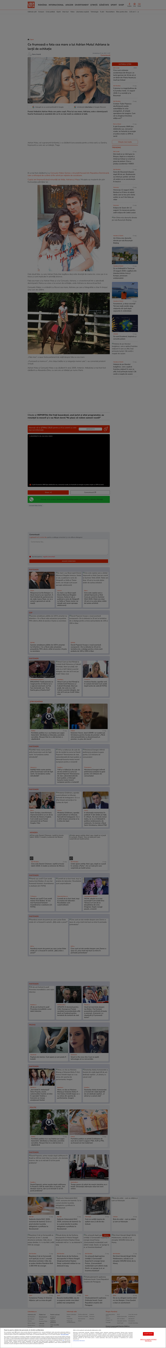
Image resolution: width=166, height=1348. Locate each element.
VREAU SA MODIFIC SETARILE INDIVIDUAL (148, 1340)
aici (63, 1340)
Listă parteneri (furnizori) (79, 1340)
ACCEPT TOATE (148, 1334)
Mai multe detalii (65, 1334)
